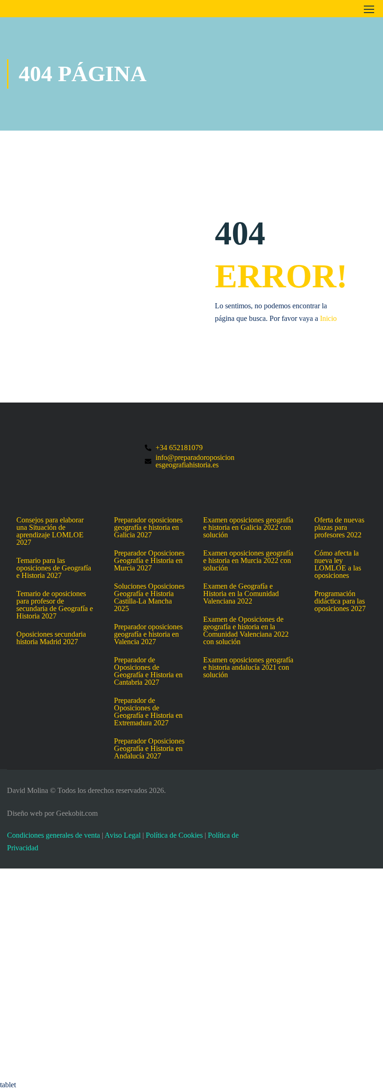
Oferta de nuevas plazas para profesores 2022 (339, 527)
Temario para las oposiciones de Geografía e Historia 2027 (53, 568)
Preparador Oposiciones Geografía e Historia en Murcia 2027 (149, 560)
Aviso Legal (123, 835)
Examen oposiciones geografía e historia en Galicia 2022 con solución (248, 527)
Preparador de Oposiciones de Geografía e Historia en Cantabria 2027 (148, 671)
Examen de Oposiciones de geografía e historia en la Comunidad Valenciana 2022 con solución (246, 631)
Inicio (328, 318)
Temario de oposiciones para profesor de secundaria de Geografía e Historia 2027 (54, 605)
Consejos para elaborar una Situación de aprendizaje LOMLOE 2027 (50, 531)
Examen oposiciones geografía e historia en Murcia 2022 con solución (248, 560)
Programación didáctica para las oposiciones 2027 (340, 601)
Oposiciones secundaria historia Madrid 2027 (51, 638)
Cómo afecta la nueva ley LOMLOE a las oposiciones (337, 564)
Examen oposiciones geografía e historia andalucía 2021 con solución (248, 667)
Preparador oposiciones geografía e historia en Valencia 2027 (148, 634)
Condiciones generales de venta (53, 835)
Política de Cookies (174, 835)
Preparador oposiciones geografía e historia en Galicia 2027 (148, 527)
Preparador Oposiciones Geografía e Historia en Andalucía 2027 (149, 748)
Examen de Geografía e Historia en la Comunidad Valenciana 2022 (241, 594)
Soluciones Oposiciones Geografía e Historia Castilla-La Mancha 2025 (149, 597)
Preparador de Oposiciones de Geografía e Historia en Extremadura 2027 (148, 712)
